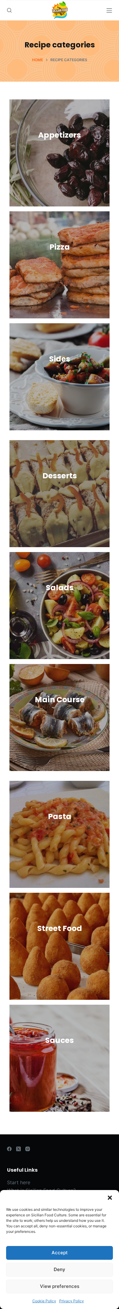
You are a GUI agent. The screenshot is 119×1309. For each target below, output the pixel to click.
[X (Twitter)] (18, 1149)
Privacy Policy (71, 1301)
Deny (59, 1269)
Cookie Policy (44, 1301)
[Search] (9, 10)
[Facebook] (9, 1149)
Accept (60, 1252)
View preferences (59, 1286)
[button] (110, 1198)
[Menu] (109, 10)
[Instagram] (27, 1149)
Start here (18, 1182)
